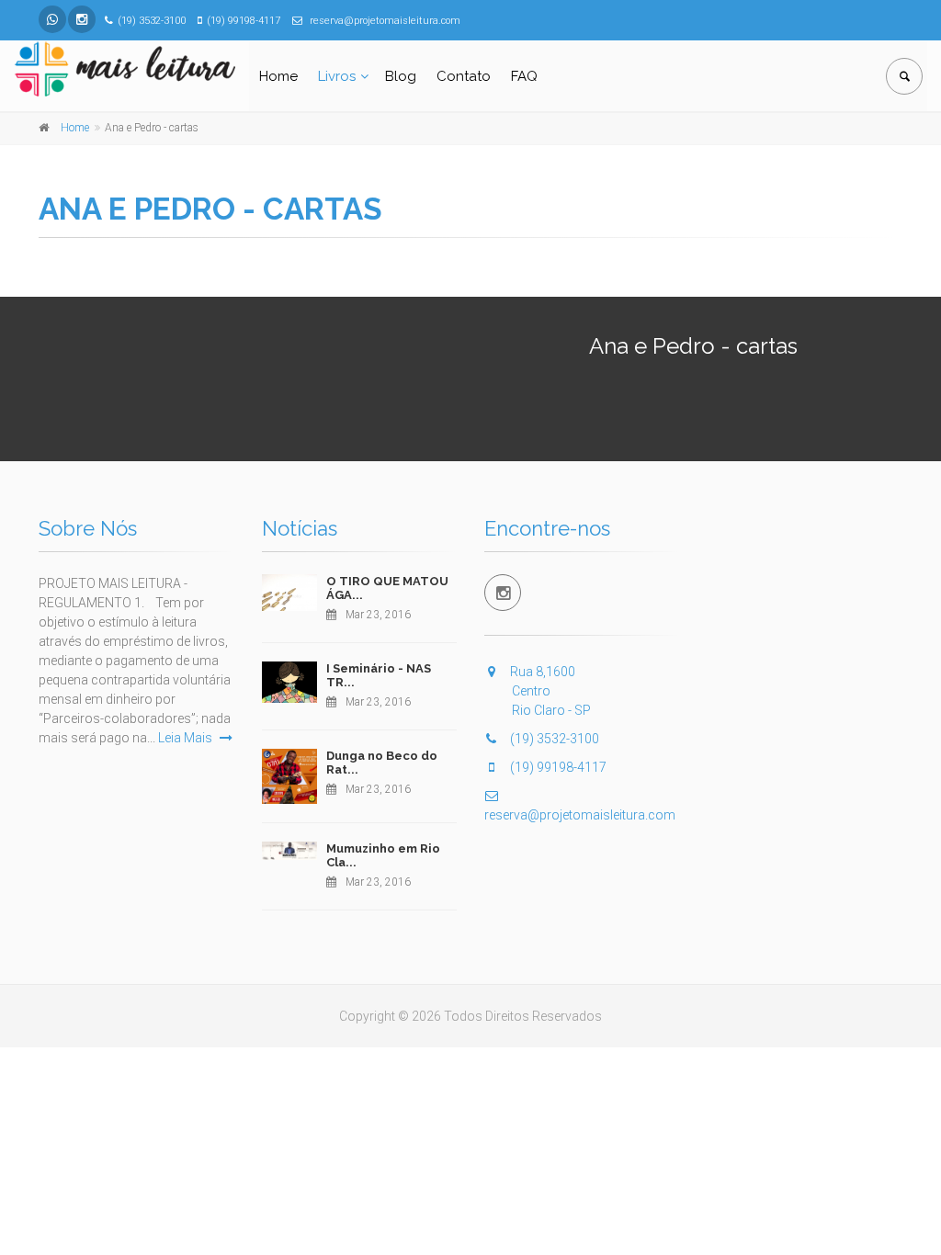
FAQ (524, 76)
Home (278, 76)
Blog (400, 76)
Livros (337, 76)
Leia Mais (186, 737)
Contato (463, 76)
